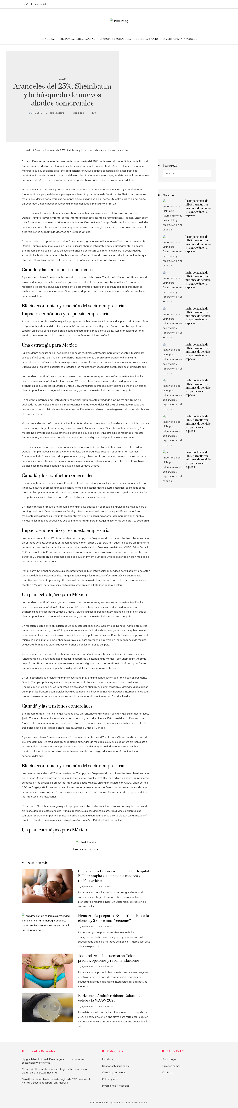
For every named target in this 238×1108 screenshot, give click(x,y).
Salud (62, 79)
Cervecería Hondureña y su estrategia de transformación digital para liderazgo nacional (55, 1070)
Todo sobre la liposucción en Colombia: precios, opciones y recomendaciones (110, 958)
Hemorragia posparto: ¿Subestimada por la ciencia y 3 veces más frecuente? (113, 918)
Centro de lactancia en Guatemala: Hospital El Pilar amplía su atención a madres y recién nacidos (113, 876)
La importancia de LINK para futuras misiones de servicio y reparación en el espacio (198, 208)
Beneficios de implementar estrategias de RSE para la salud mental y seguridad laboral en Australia (57, 1081)
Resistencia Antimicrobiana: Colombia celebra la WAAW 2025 (109, 998)
